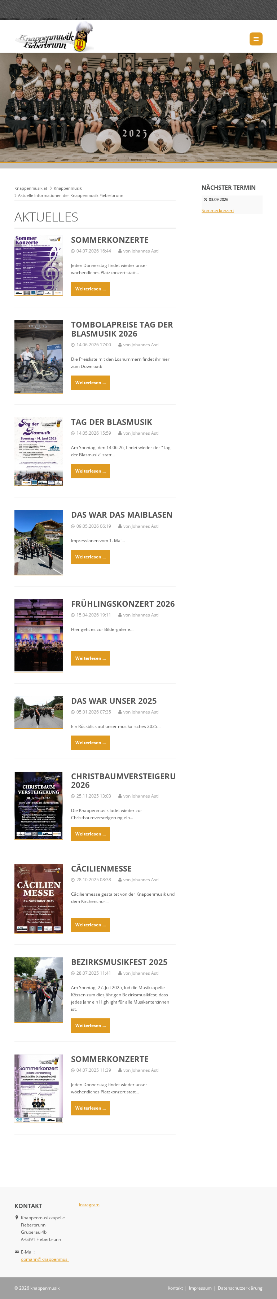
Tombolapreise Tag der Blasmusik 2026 (122, 328)
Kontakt (175, 1288)
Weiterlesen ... (90, 289)
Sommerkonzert (218, 210)
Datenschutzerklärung (240, 1288)
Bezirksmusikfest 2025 (119, 961)
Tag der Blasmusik (111, 421)
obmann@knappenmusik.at (48, 1259)
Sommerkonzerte (110, 239)
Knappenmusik (68, 188)
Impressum (200, 1288)
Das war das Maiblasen (122, 514)
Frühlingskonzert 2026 (123, 603)
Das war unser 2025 (114, 700)
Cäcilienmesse (101, 868)
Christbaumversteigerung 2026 (129, 780)
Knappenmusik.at (30, 188)
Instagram (89, 1205)
